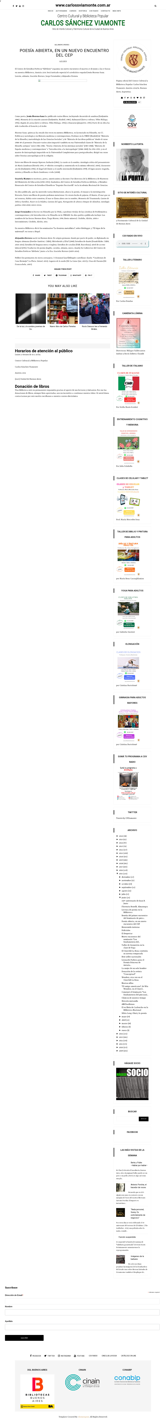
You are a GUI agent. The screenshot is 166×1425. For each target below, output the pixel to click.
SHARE (37, 275)
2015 (121, 874)
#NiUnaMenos (128, 1004)
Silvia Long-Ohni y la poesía (134, 1013)
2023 (121, 846)
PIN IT (89, 275)
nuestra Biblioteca (65, 133)
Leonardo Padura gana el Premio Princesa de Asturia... (133, 962)
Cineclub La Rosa (109, 1356)
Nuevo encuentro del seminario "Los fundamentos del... (131, 939)
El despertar (127, 934)
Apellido (9, 1321)
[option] (31, 312)
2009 (121, 1051)
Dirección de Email (14, 1295)
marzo (124, 1023)
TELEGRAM (62, 275)
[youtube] (19, 6)
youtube (81, 1356)
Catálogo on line (128, 1356)
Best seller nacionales (131, 957)
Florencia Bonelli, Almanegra (135, 907)
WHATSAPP (77, 275)
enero (124, 1030)
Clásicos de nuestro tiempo (134, 998)
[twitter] (16, 6)
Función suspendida (127, 1237)
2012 (121, 1041)
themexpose (83, 1417)
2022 (121, 850)
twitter (51, 1356)
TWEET (49, 275)
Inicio (50, 11)
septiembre (126, 887)
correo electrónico (69, 396)
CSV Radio (93, 11)
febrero (125, 1027)
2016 (121, 870)
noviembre (126, 881)
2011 (121, 1044)
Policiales (126, 930)
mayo (124, 1017)
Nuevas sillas (127, 983)
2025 (121, 840)
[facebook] (13, 6)
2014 (121, 1034)
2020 (121, 857)
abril (124, 1020)
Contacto (105, 11)
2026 (121, 836)
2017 (121, 867)
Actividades (61, 11)
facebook (36, 1356)
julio (124, 894)
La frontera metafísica (64, 228)
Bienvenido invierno (131, 927)
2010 (121, 1047)
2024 (121, 843)
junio (124, 898)
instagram (66, 1356)
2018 (121, 863)
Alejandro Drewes (62, 45)
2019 (121, 860)
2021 (121, 853)
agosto (125, 891)
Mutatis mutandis (130, 1001)
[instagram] (23, 6)
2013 (121, 1037)
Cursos (73, 11)
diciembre (126, 877)
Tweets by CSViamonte (126, 818)
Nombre (8, 1307)
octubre (125, 884)
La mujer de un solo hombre (134, 968)
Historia (83, 11)
